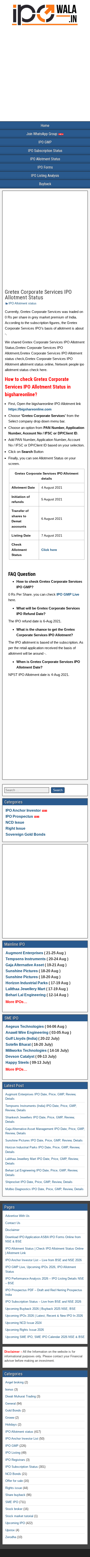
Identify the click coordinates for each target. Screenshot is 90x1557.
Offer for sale (14, 1481)
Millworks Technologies (26, 1050)
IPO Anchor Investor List (21, 1438)
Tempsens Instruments (26, 959)
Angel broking (14, 1382)
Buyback (45, 184)
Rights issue (13, 1488)
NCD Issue (15, 822)
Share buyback (15, 1495)
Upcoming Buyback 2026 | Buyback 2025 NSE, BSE (40, 1308)
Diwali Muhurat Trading (20, 1396)
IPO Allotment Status (45, 159)
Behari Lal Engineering (26, 995)
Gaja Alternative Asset (25, 965)
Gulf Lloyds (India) (22, 1038)
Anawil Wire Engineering (27, 1032)
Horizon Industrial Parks (27, 983)
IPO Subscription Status (45, 151)
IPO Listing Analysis (45, 175)
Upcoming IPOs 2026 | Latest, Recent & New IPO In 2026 (44, 1315)
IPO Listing (12, 1452)
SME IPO (11, 1502)
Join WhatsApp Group (42, 134)
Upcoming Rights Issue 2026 (24, 1329)
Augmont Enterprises (25, 953)
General (10, 1403)
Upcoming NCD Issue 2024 (23, 1323)
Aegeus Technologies (25, 1026)
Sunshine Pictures (22, 971)
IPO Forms (45, 167)
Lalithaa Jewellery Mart (25, 989)
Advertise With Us (17, 1216)
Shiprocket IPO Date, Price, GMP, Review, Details (38, 1182)
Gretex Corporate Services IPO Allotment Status (38, 295)
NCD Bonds (13, 1474)
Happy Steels (17, 1062)
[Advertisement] (45, 74)
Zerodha (10, 1537)
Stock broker (13, 1509)
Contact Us (12, 1223)
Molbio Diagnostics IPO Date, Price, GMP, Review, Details (44, 1189)
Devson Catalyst (20, 1056)
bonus (9, 1389)
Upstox (10, 1530)
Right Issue (15, 828)
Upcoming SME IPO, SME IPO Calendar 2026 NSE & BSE (45, 1337)
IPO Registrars (15, 1460)
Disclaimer (12, 1230)
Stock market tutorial (19, 1516)
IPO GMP (45, 142)
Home (45, 125)
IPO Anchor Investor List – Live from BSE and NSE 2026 (43, 1260)
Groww (9, 1417)
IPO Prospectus (19, 816)
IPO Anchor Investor (23, 810)
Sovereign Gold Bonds (25, 834)
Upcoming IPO (15, 1523)
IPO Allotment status (22, 303)
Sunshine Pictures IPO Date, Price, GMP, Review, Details (44, 1140)
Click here (49, 550)
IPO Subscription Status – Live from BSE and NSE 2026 (43, 1301)
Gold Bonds (13, 1410)
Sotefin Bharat (18, 1044)
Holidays (11, 1424)
